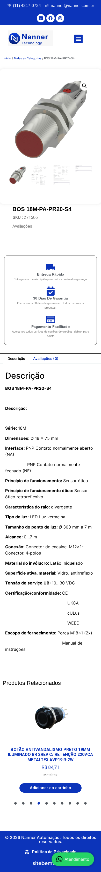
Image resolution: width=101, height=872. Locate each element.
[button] (78, 39)
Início (7, 58)
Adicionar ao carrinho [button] (50, 787)
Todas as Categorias (27, 58)
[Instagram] (60, 18)
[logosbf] (50, 863)
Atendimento (77, 858)
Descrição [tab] (16, 358)
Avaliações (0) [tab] (46, 358)
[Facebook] (50, 18)
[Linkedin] (41, 18)
